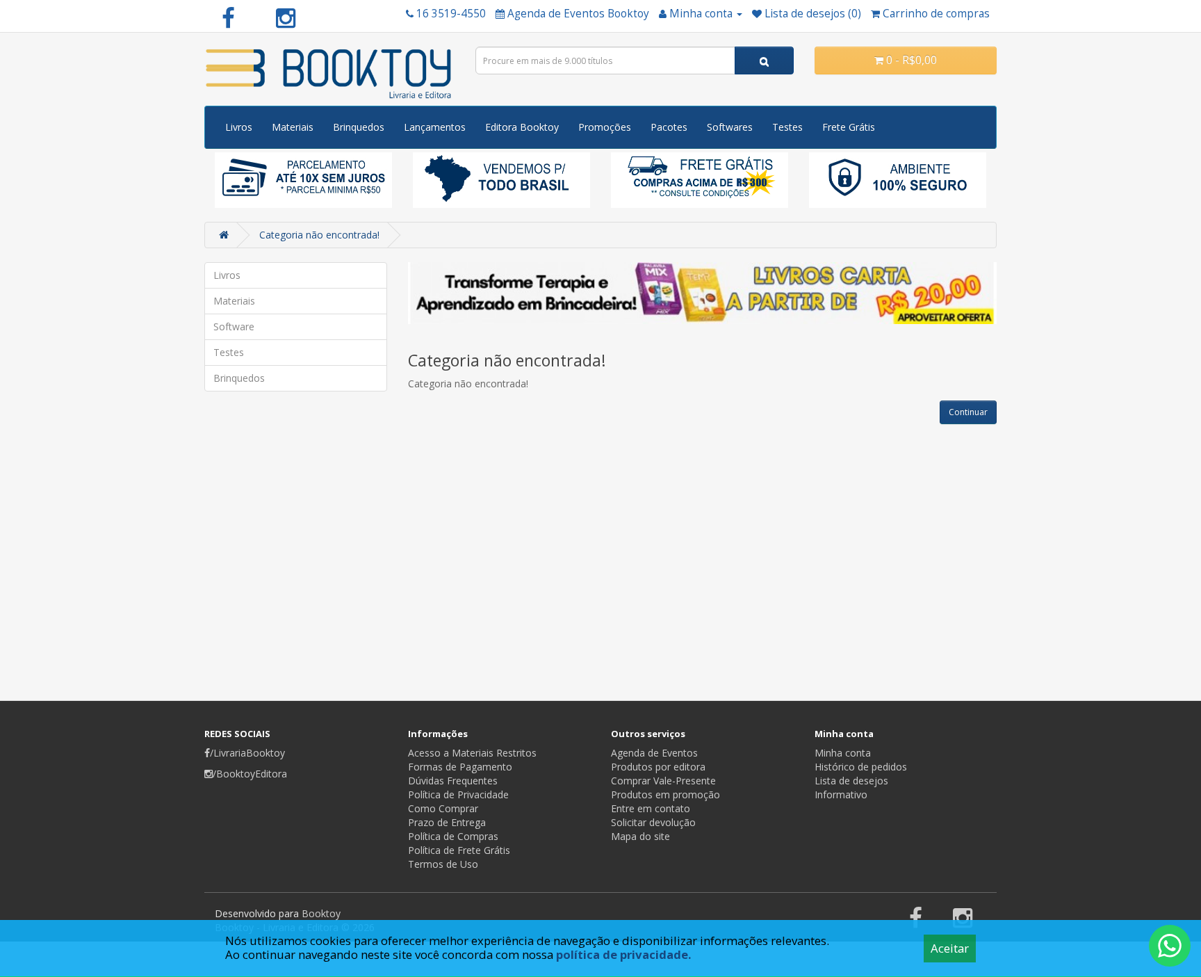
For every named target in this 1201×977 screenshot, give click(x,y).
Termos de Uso (443, 864)
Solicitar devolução (653, 822)
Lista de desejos (851, 780)
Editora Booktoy (522, 127)
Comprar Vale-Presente (663, 780)
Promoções (604, 127)
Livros (238, 127)
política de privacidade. (624, 954)
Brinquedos (358, 127)
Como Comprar (443, 808)
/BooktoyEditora (250, 773)
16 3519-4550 (451, 13)
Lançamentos (435, 127)
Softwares (730, 127)
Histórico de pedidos (861, 766)
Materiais (292, 127)
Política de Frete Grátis (459, 850)
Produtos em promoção (665, 794)
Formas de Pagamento (460, 766)
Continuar (968, 412)
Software (233, 326)
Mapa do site (640, 836)
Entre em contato (650, 808)
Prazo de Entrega (447, 822)
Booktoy (321, 913)
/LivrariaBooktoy (247, 752)
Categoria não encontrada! (319, 234)
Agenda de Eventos (654, 752)
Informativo (841, 794)
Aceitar (950, 948)
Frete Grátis (848, 127)
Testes (787, 127)
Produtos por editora (658, 766)
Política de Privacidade (458, 794)
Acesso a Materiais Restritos (472, 752)
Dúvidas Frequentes (453, 780)
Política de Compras (453, 836)
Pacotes (669, 127)
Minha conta (843, 752)
